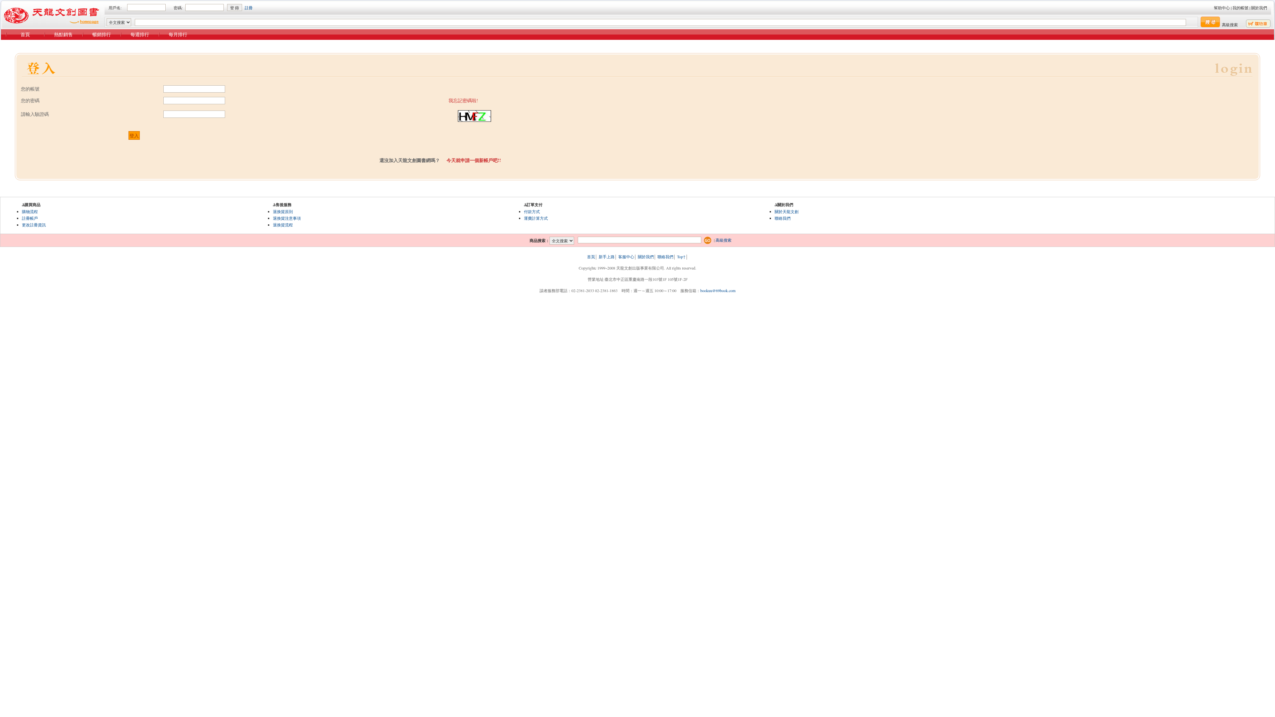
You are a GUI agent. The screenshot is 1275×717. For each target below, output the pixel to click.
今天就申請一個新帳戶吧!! (474, 160)
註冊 (249, 7)
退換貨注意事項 (287, 218)
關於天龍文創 (787, 211)
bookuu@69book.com (717, 290)
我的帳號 (1240, 7)
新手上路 (607, 256)
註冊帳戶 (30, 218)
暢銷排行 (101, 34)
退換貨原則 (283, 211)
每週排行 (139, 34)
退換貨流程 (283, 224)
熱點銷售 (63, 34)
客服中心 (626, 256)
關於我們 (1259, 7)
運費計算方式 (536, 218)
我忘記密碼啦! (463, 100)
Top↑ (681, 256)
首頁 (25, 34)
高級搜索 (1230, 24)
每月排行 (178, 34)
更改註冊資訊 (34, 224)
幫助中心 (1222, 7)
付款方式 (532, 211)
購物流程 (30, 211)
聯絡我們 (783, 218)
